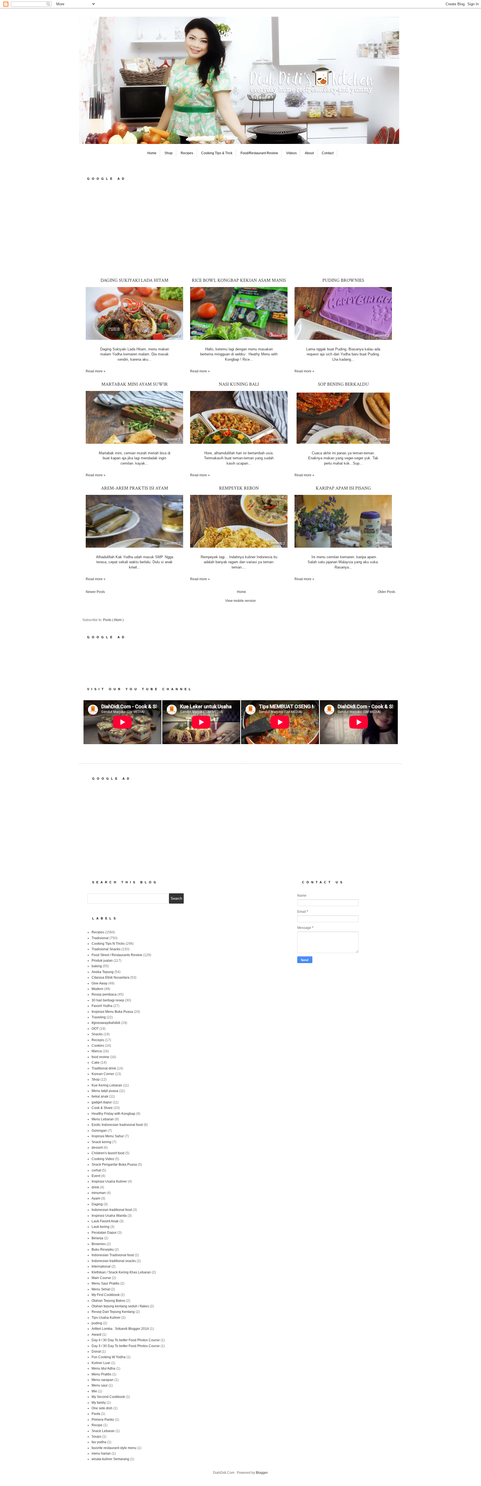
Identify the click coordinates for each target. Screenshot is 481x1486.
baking (97, 966)
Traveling (99, 1017)
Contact (327, 153)
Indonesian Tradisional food (113, 1255)
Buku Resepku (103, 1249)
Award (96, 1335)
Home (151, 153)
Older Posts (386, 592)
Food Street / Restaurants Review (117, 955)
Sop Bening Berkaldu (343, 384)
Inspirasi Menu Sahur (108, 1136)
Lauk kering (100, 1227)
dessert (97, 1148)
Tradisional (100, 938)
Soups (96, 1436)
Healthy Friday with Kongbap (113, 1114)
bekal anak (100, 1096)
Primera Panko (103, 1420)
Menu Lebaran (103, 1119)
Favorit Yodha (102, 1006)
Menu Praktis (101, 1374)
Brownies (99, 1244)
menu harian (101, 1453)
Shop (169, 153)
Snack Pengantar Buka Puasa (114, 1164)
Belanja (97, 1238)
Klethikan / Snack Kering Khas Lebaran (121, 1272)
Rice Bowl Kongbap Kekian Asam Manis (239, 280)
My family (99, 1403)
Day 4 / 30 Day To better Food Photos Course (126, 1340)
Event (96, 1176)
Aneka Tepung (103, 972)
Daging (97, 1204)
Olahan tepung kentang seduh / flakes (120, 1306)
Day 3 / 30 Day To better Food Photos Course (126, 1346)
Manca (97, 1051)
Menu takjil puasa (105, 1091)
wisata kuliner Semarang (110, 1459)
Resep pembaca (104, 994)
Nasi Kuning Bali (239, 384)
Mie (94, 1391)
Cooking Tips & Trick (216, 153)
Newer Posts (95, 592)
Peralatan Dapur (104, 1233)
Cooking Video (103, 1159)
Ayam (96, 1198)
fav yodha (99, 1442)
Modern (97, 989)
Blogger (262, 1473)
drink (95, 1187)
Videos (291, 153)
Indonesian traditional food (112, 1210)
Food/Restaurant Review (259, 153)
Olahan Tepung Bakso (108, 1301)
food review (100, 1057)
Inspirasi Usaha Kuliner (109, 1181)
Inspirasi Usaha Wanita (109, 1216)
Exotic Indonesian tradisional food (117, 1125)
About (309, 153)
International (101, 1266)
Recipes (187, 153)
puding (97, 1323)
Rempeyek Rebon (239, 488)
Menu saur (100, 1385)
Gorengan (99, 1131)
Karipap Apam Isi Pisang (343, 488)
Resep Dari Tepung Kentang (113, 1312)
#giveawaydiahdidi (106, 1023)
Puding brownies (343, 280)
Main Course (101, 1278)
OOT (95, 1029)
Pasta (96, 1414)
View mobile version (240, 601)
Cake (96, 1062)
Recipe (97, 1425)
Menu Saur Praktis (105, 1283)
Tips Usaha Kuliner (106, 1318)
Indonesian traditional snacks (114, 1261)
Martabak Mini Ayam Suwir (134, 384)
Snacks (97, 1034)
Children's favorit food (108, 1153)
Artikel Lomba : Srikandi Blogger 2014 (120, 1329)
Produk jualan (102, 961)
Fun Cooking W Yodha (109, 1357)
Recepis (98, 1040)
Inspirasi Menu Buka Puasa (112, 1012)
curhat (96, 1170)
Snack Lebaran (103, 1431)
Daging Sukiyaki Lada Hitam (134, 280)
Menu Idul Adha (103, 1368)
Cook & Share (102, 1108)
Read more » (95, 371)
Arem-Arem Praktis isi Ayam (134, 488)
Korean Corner (103, 1074)
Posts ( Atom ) (113, 620)
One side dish (102, 1408)
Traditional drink (104, 1068)
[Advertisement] (240, 229)
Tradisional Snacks (106, 949)
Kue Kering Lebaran (107, 1085)
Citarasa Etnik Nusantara (110, 977)
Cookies (98, 1046)
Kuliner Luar (101, 1363)
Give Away (99, 983)
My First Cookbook (106, 1295)
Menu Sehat (101, 1289)
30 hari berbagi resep (108, 1000)
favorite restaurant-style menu (114, 1448)
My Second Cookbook (108, 1397)
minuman (99, 1193)
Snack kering (101, 1142)
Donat (96, 1351)
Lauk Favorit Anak (105, 1221)
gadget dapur (102, 1102)
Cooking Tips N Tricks (108, 944)
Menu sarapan (103, 1380)
